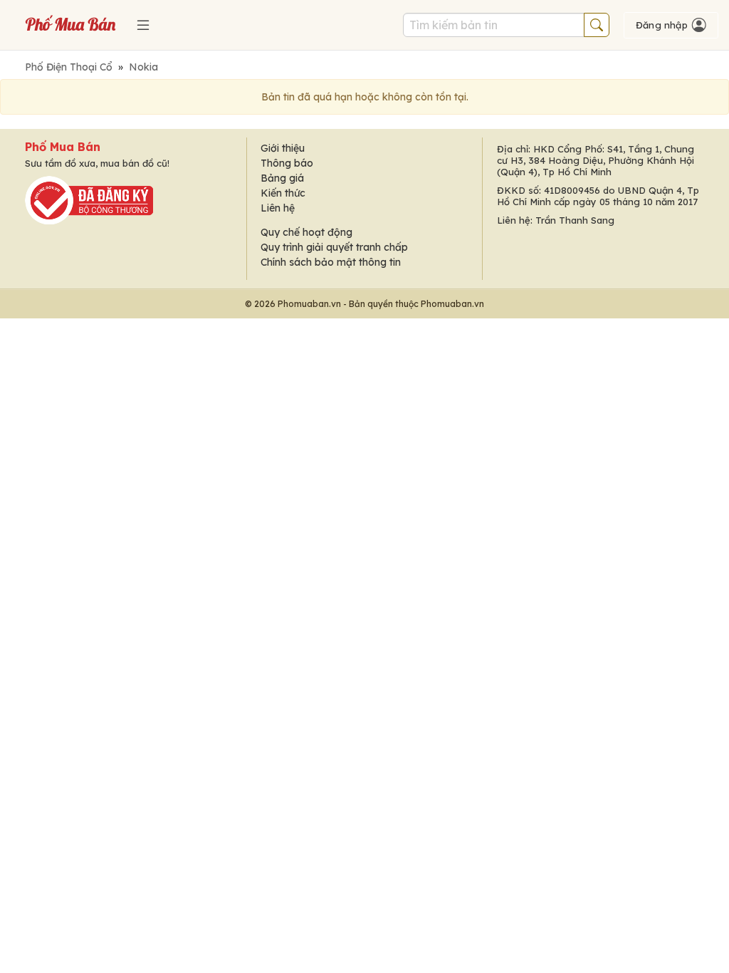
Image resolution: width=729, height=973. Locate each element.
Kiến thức (283, 193)
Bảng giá (282, 178)
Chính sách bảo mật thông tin (331, 262)
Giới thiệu (283, 148)
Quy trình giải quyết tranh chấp (334, 247)
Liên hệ (278, 208)
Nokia (143, 67)
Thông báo (287, 163)
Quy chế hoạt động (306, 232)
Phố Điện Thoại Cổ (68, 67)
